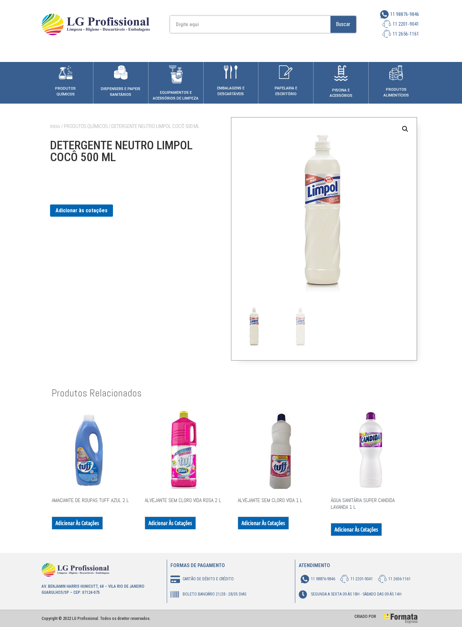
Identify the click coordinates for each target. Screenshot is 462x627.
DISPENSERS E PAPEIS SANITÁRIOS (120, 92)
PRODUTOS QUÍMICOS (65, 91)
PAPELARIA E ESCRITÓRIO (286, 91)
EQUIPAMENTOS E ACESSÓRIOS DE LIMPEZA (176, 95)
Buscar (343, 24)
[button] (405, 129)
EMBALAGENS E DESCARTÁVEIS (231, 91)
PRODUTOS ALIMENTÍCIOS (396, 92)
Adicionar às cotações (81, 210)
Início (55, 126)
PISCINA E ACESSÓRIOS (341, 93)
